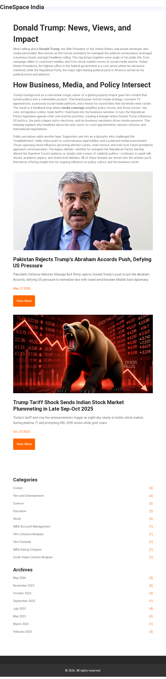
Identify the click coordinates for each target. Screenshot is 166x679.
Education (83, 511)
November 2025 (83, 585)
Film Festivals (83, 542)
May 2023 (83, 616)
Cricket (83, 488)
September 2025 (83, 601)
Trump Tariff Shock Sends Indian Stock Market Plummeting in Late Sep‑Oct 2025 (68, 405)
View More (24, 301)
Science (83, 503)
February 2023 (83, 631)
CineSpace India (22, 7)
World (83, 519)
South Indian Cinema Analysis (83, 557)
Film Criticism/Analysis (83, 534)
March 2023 (83, 624)
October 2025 (83, 593)
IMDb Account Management (83, 526)
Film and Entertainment (83, 496)
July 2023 (83, 608)
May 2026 (83, 578)
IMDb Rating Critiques (83, 549)
